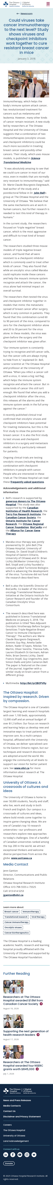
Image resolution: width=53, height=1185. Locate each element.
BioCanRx (36, 527)
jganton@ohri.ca (13, 895)
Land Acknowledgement (16, 1141)
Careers (7, 1125)
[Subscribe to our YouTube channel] (19, 1154)
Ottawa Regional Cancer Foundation (25, 525)
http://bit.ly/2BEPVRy (33, 683)
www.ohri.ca (21, 768)
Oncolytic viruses (13, 927)
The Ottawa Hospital (14, 1130)
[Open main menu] (48, 4)
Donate (9, 1163)
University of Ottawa (14, 1135)
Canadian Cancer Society (21, 517)
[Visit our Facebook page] (12, 1154)
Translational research (15, 917)
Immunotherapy (31, 911)
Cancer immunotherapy (16, 922)
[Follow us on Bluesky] (34, 1154)
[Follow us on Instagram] (26, 1154)
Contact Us (9, 1111)
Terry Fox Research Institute (23, 514)
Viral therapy (38, 917)
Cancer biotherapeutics (16, 932)
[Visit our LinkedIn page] (5, 1154)
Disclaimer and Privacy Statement (22, 1116)
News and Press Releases (17, 1100)
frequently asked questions (27, 481)
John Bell (39, 192)
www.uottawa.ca (21, 858)
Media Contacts (12, 1105)
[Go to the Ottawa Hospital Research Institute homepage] (18, 4)
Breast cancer (11, 911)
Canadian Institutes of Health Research (24, 509)
